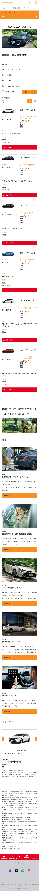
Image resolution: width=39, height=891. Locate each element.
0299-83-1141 (6, 142)
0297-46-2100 (6, 285)
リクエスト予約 (8, 147)
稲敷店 (4, 332)
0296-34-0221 (6, 190)
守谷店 (4, 282)
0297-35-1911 (6, 384)
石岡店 (4, 235)
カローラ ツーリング (8, 12)
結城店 (4, 187)
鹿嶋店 (4, 140)
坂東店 (4, 382)
